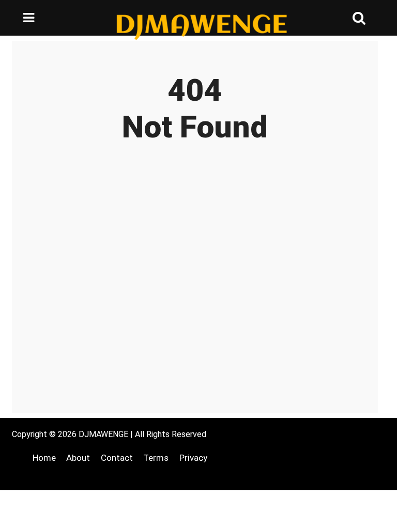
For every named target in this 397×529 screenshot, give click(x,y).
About (78, 458)
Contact (117, 458)
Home (44, 458)
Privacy (193, 458)
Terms (156, 458)
